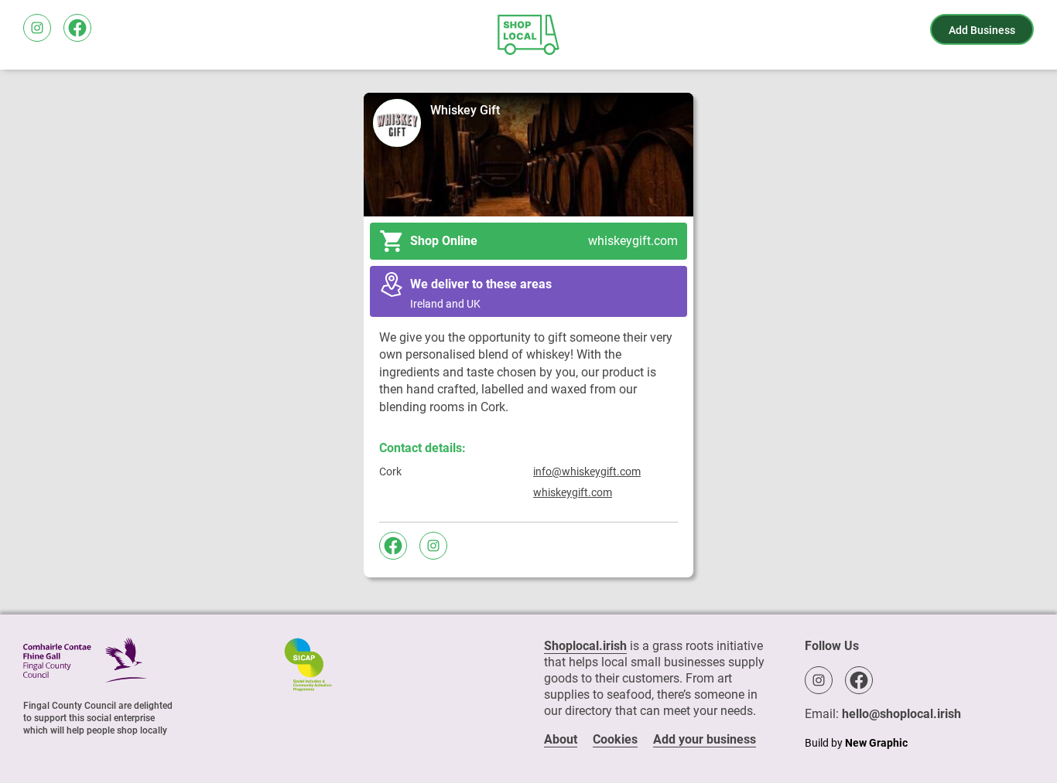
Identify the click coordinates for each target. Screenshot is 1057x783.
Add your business (704, 739)
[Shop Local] (528, 35)
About (560, 739)
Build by (856, 743)
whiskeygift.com (572, 492)
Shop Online (544, 240)
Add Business (982, 30)
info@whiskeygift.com (587, 471)
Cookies (615, 739)
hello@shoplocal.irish (901, 713)
